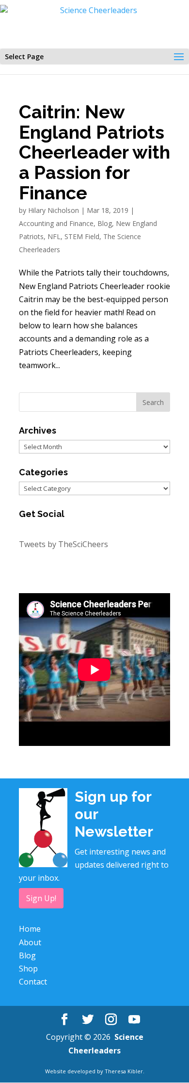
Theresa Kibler (124, 1071)
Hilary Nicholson (53, 210)
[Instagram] (111, 1019)
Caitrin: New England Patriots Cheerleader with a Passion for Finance (94, 152)
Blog (104, 223)
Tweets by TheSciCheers (63, 544)
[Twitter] (88, 1019)
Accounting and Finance (56, 223)
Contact (33, 981)
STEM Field (81, 236)
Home (30, 928)
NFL (54, 236)
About (30, 942)
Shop (28, 968)
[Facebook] (64, 1019)
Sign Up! (41, 898)
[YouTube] (134, 1019)
